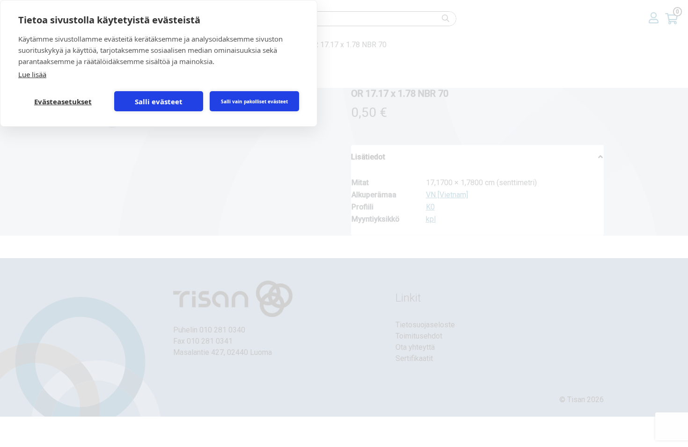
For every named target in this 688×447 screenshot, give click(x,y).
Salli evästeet (159, 101)
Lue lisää (32, 74)
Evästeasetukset (63, 101)
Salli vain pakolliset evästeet (254, 101)
